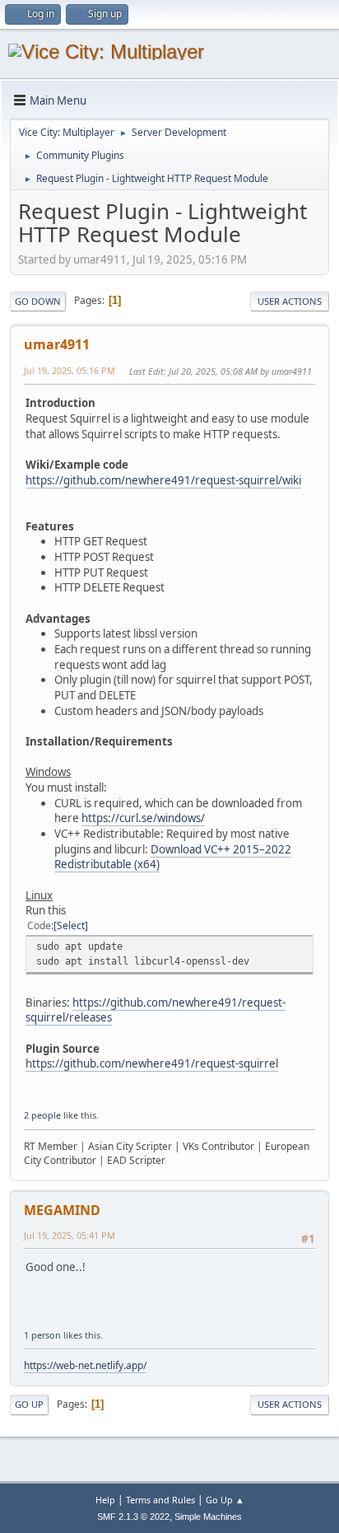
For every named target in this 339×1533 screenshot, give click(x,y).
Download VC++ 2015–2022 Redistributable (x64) (172, 857)
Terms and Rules (160, 1499)
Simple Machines (208, 1516)
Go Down (38, 301)
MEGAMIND (62, 1210)
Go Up (29, 1404)
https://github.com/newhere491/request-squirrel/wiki (163, 480)
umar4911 (57, 344)
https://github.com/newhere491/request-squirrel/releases (156, 1010)
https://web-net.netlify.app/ (85, 1365)
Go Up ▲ (225, 1499)
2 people (42, 1115)
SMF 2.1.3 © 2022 (133, 1516)
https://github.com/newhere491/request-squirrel (152, 1063)
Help (105, 1499)
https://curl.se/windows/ (143, 818)
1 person (42, 1335)
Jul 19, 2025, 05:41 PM (69, 1235)
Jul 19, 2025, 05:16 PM (69, 370)
